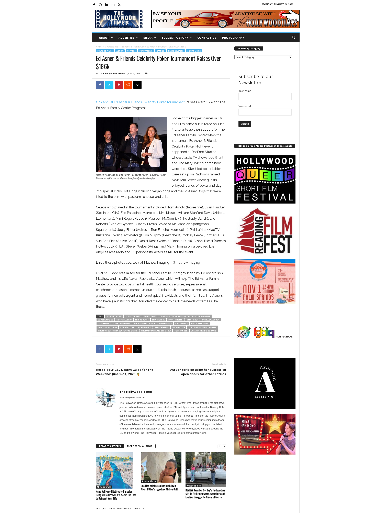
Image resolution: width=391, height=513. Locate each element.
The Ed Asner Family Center (202, 327)
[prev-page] (219, 446)
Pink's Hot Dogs (199, 323)
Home (98, 46)
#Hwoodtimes (111, 46)
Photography (233, 38)
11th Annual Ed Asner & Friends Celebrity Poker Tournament (140, 102)
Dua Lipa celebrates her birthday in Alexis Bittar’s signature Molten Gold (159, 487)
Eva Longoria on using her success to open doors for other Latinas (198, 372)
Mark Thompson (121, 323)
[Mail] (113, 5)
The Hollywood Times (112, 73)
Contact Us (206, 38)
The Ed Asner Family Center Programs (117, 330)
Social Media (194, 51)
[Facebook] (94, 5)
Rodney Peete (127, 327)
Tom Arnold (181, 330)
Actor (119, 51)
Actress (131, 51)
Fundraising (146, 51)
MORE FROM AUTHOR (140, 446)
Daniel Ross (150, 316)
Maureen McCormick (144, 323)
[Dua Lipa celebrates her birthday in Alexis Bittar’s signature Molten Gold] (161, 467)
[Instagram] (100, 5)
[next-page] (224, 446)
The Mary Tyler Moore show (156, 330)
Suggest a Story (175, 38)
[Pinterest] (119, 85)
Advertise (126, 38)
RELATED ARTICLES (110, 446)
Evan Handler (175, 319)
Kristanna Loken (210, 319)
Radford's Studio (107, 327)
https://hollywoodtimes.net (132, 397)
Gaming (160, 51)
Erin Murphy (158, 319)
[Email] (137, 85)
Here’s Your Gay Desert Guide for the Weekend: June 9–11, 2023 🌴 (124, 372)
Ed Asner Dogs (105, 319)
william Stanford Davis (203, 330)
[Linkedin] (106, 5)
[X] (119, 5)
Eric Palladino (124, 319)
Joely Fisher (192, 319)
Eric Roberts (142, 319)
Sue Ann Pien (178, 327)
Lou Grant (103, 323)
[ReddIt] (128, 85)
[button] (293, 37)
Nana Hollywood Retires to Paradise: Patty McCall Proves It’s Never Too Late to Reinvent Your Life (116, 494)
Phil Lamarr (181, 323)
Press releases (175, 51)
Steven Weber (162, 327)
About (104, 38)
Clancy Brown (132, 316)
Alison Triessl (114, 316)
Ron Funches (144, 327)
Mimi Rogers (165, 323)
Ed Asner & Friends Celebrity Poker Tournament (185, 316)
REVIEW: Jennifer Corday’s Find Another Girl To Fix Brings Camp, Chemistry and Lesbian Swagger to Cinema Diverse (205, 493)
